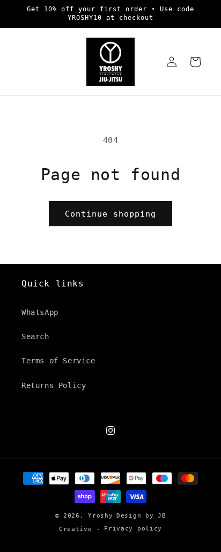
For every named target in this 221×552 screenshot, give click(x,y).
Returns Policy (53, 385)
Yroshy (100, 515)
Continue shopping (110, 214)
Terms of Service (58, 360)
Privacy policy (133, 528)
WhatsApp (39, 312)
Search (35, 336)
